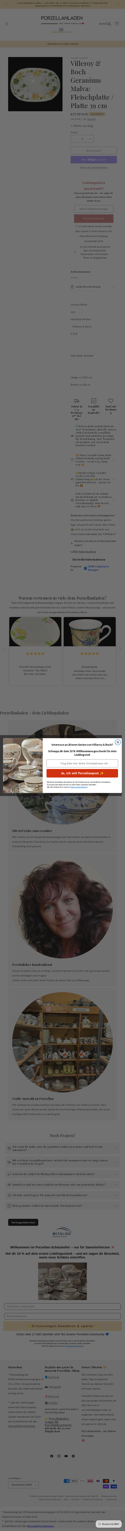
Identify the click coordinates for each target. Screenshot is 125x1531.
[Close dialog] (118, 742)
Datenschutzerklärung (79, 787)
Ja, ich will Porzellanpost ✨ (82, 773)
